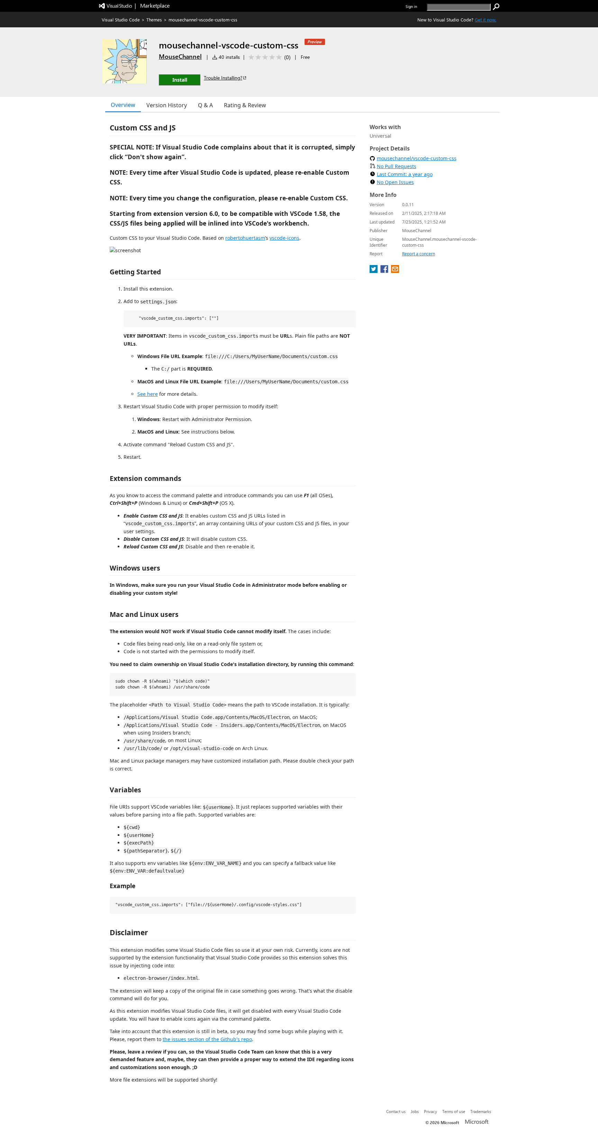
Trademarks (480, 1111)
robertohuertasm (245, 238)
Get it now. (485, 19)
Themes (154, 19)
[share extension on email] (395, 271)
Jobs (415, 1111)
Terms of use (453, 1111)
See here (147, 394)
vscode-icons (284, 238)
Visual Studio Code (121, 19)
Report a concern (418, 254)
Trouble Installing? (223, 77)
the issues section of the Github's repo (207, 1039)
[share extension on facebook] (385, 271)
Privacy (430, 1111)
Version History (166, 105)
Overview (123, 105)
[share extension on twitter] (374, 271)
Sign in (411, 6)
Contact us (396, 1111)
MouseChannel (180, 56)
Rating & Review (245, 105)
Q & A (205, 105)
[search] (496, 6)
